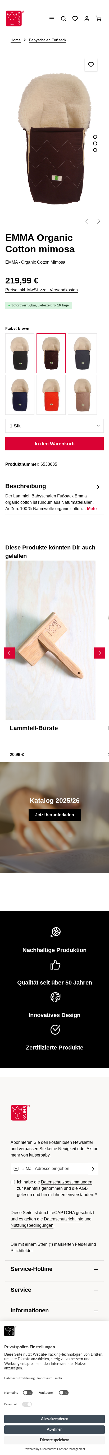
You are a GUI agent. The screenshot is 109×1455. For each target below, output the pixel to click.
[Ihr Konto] (86, 18)
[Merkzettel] (75, 18)
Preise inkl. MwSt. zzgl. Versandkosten (41, 290)
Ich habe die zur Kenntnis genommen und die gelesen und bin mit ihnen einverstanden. (57, 1188)
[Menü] (52, 18)
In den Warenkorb (55, 443)
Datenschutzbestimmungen (66, 1182)
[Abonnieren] (93, 1169)
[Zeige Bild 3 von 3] (95, 150)
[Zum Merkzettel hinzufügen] (91, 64)
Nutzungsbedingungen (32, 1225)
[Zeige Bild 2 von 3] (95, 144)
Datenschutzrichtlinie (63, 1219)
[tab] (53, 496)
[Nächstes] (98, 221)
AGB (83, 1188)
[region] (54, 139)
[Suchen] (63, 18)
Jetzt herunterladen (54, 815)
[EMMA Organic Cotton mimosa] (54, 139)
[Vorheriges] (87, 221)
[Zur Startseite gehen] (15, 18)
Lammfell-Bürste (34, 728)
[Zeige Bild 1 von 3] (95, 137)
